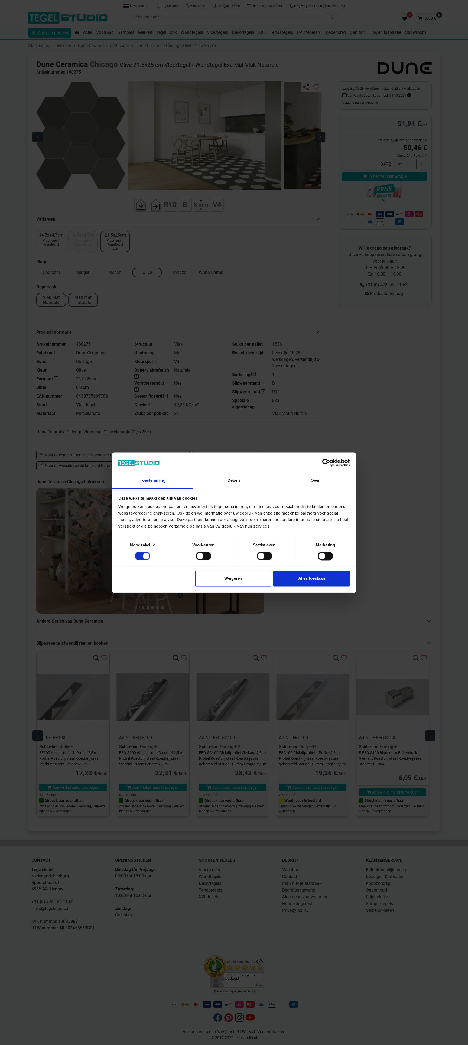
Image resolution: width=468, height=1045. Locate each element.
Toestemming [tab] (152, 480)
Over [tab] (315, 480)
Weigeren (233, 578)
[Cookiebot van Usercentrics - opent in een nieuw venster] (326, 462)
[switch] (203, 556)
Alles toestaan (311, 578)
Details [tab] (234, 480)
